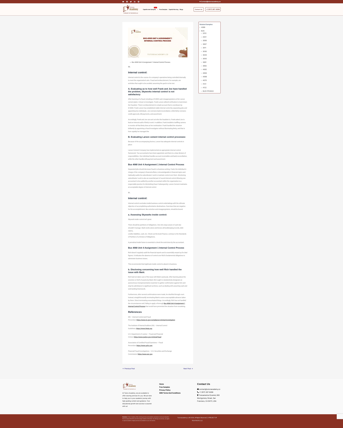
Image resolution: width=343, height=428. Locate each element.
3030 (205, 51)
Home (161, 384)
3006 (205, 40)
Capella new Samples (149, 8)
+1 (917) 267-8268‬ (206, 392)
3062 (205, 66)
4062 (205, 69)
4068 (203, 27)
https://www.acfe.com (144, 345)
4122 (205, 87)
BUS (202, 31)
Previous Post (129, 368)
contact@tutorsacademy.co (209, 389)
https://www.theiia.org (144, 328)
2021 (204, 37)
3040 (205, 55)
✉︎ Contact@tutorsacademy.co (210, 1)
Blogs (181, 9)
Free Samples (163, 9)
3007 (205, 44)
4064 (205, 73)
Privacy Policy (165, 390)
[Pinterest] (138, 1)
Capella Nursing (173, 9)
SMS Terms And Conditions (170, 393)
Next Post (188, 368)
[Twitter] (131, 1)
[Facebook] (127, 1)
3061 (204, 62)
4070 (205, 80)
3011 (204, 48)
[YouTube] (123, 1)
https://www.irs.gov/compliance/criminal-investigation (155, 320)
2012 (204, 33)
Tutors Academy (132, 417)
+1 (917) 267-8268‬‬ (213, 9)
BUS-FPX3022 (208, 91)
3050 (205, 59)
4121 (204, 84)
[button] (157, 9)
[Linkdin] (135, 1)
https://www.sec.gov (145, 354)
